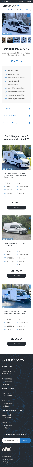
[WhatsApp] (14, 10)
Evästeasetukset (7, 459)
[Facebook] (12, 10)
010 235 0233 (7, 379)
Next (29, 24)
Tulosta (23, 10)
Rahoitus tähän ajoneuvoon (14, 123)
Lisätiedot (7, 109)
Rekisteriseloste (7, 456)
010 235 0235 (7, 401)
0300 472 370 (7, 423)
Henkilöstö (5, 384)
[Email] (17, 10)
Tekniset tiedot (9, 116)
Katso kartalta (7, 382)
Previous (3, 24)
